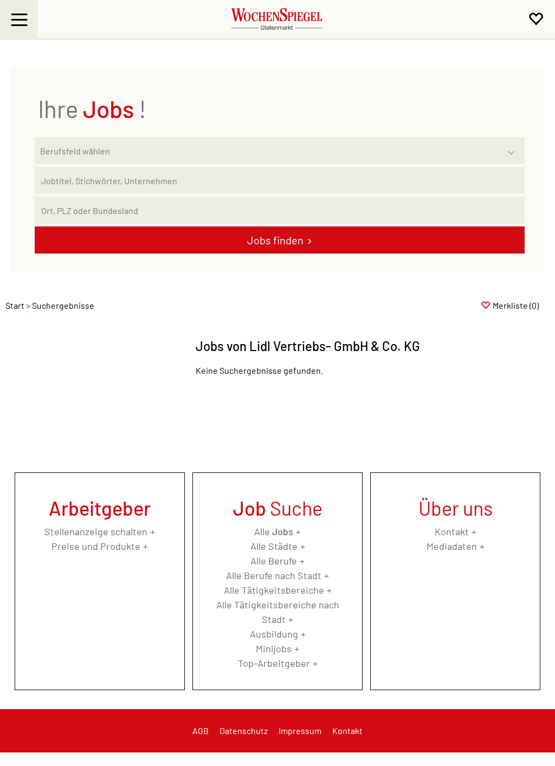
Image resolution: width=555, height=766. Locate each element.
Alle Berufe (273, 561)
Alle (273, 531)
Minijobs (274, 648)
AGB (200, 730)
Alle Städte (274, 546)
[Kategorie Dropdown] (514, 148)
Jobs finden (275, 239)
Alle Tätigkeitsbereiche (274, 590)
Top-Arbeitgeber (274, 663)
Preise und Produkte (95, 546)
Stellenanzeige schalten (95, 531)
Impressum (300, 730)
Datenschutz (244, 730)
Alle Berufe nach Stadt (273, 575)
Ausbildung (274, 634)
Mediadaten (452, 546)
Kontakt (452, 531)
